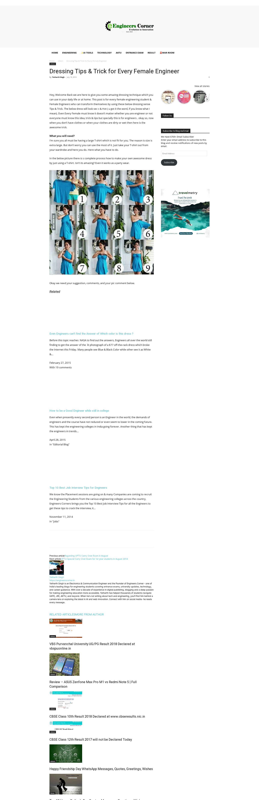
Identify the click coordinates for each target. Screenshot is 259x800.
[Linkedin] (192, 2)
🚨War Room (167, 52)
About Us (88, 2)
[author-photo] (56, 574)
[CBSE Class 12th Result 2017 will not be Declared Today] (101, 727)
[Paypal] (197, 2)
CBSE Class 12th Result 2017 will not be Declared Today (90, 739)
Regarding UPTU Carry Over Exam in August (86, 555)
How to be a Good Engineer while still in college (79, 410)
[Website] (72, 606)
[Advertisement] (129, 27)
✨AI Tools (87, 52)
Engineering (69, 52)
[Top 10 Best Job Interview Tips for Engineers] (75, 479)
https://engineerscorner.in (62, 580)
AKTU (119, 52)
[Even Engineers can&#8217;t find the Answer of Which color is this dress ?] (75, 325)
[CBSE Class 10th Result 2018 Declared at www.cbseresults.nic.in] (101, 700)
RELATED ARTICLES (62, 614)
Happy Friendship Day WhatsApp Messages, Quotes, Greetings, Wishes (101, 769)
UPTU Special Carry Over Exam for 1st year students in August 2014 (94, 559)
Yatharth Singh (58, 77)
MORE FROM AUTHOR (89, 614)
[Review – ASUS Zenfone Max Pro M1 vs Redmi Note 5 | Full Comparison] (101, 664)
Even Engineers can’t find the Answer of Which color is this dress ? (91, 333)
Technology (104, 52)
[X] (202, 2)
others (60, 61)
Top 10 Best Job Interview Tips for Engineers (78, 487)
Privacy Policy (111, 2)
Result (151, 52)
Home (79, 2)
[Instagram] (187, 2)
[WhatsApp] (73, 84)
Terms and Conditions (128, 2)
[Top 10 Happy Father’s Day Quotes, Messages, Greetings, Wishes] (101, 784)
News (52, 793)
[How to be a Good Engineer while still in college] (75, 402)
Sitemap (154, 2)
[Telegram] (87, 84)
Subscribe (169, 162)
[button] (206, 53)
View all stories (202, 86)
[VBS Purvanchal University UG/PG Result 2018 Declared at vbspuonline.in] (101, 628)
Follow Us (167, 115)
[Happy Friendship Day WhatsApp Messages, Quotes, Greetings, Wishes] (101, 753)
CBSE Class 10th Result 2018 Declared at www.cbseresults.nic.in (97, 716)
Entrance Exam (134, 52)
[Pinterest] (66, 84)
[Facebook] (182, 2)
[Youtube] (207, 2)
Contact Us (144, 2)
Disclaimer (98, 2)
